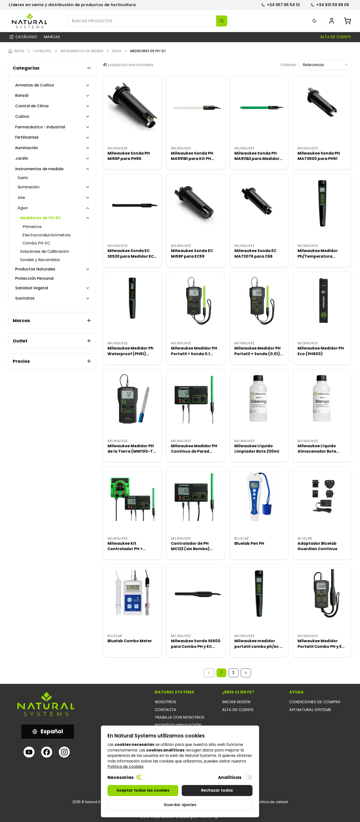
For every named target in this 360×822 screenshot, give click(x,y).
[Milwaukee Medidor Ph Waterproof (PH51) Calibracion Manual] (132, 301)
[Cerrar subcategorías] (88, 169)
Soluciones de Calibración (44, 251)
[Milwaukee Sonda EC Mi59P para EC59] (196, 203)
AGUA (116, 51)
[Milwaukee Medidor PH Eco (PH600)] (322, 301)
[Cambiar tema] (315, 21)
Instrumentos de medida (39, 169)
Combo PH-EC (36, 243)
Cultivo (22, 116)
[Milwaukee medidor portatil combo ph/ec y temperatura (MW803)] (259, 593)
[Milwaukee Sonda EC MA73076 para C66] (259, 203)
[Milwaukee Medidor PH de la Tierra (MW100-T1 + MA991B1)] (132, 398)
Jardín (21, 158)
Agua (22, 208)
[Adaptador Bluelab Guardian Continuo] (322, 496)
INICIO (19, 51)
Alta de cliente (335, 37)
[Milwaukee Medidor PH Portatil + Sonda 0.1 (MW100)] (196, 301)
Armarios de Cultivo (34, 85)
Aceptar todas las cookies (143, 790)
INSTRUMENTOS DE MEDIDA (81, 51)
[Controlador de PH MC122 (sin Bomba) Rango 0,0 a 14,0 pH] (196, 496)
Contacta (165, 710)
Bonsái (21, 95)
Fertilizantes (27, 137)
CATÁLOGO (42, 51)
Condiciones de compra (314, 702)
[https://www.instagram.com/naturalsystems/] (64, 752)
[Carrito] (347, 20)
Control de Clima (31, 106)
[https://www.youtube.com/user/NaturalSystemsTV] (29, 752)
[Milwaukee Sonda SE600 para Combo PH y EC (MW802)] (196, 593)
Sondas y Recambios (40, 260)
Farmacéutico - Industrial (40, 127)
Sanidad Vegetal (31, 288)
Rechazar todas (217, 790)
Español (52, 731)
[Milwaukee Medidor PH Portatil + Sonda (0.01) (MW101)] (259, 301)
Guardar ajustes (180, 805)
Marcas (52, 37)
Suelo (23, 178)
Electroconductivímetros (47, 235)
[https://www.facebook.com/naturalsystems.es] (46, 752)
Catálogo (26, 37)
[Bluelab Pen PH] (259, 496)
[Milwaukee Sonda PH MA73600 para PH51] (322, 106)
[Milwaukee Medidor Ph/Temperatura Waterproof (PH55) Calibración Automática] (322, 203)
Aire (21, 197)
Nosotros (165, 702)
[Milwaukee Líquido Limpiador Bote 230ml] (259, 398)
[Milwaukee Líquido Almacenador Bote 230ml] (322, 398)
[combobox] (325, 65)
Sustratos (25, 298)
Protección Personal (34, 278)
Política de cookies (126, 766)
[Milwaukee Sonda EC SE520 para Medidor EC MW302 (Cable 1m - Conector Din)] (132, 203)
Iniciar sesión (236, 702)
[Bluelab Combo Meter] (132, 593)
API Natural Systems (310, 710)
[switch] (140, 777)
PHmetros (32, 227)
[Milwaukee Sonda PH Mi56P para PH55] (132, 106)
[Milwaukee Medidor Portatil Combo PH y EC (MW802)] (322, 593)
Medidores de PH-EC (40, 218)
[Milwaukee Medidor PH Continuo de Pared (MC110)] (196, 398)
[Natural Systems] (29, 21)
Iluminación (26, 148)
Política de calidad (272, 802)
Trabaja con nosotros (179, 717)
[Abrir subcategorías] (88, 85)
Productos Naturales (35, 269)
